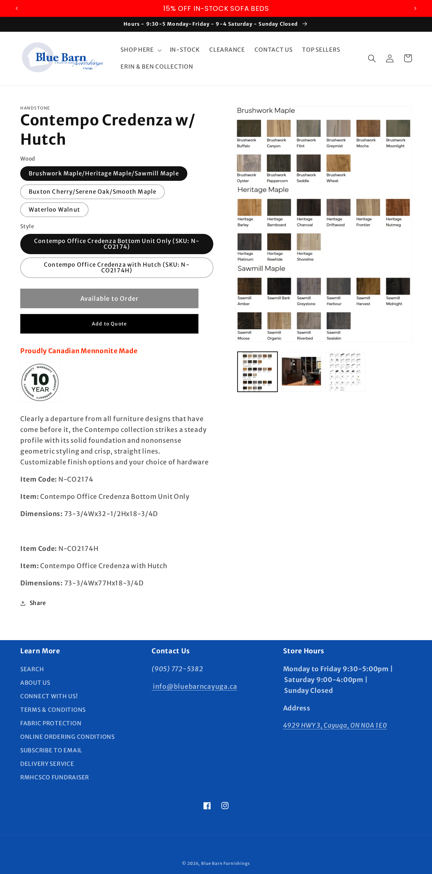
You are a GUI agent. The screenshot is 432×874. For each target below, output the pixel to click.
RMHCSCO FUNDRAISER (54, 777)
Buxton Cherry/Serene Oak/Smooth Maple (92, 191)
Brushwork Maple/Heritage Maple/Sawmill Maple (104, 173)
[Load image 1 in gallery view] (257, 372)
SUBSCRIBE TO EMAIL (51, 750)
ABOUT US (35, 682)
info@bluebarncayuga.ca (194, 686)
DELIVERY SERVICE (47, 764)
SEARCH (32, 669)
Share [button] (38, 603)
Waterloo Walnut (54, 209)
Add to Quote (109, 324)
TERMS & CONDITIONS (53, 709)
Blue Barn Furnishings (225, 863)
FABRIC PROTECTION (50, 723)
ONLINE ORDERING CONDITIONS (67, 737)
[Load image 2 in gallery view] (301, 372)
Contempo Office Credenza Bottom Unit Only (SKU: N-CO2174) (116, 243)
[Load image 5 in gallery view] (345, 372)
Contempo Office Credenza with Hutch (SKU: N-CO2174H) (117, 267)
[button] (140, 50)
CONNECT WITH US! (49, 696)
